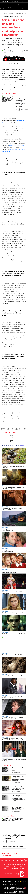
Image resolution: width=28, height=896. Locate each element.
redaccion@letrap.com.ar (19, 891)
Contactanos (4, 860)
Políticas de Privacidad (20, 892)
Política (5, 864)
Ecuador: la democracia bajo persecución (13, 846)
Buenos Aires (18, 864)
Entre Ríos (13, 866)
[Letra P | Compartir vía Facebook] (16, 429)
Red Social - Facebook (13, 860)
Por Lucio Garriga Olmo (6, 51)
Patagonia (15, 868)
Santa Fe (8, 866)
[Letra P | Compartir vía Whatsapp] (8, 429)
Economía (11, 864)
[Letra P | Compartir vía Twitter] (12, 429)
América (11, 13)
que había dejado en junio (16, 145)
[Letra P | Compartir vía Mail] (25, 429)
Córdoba (20, 866)
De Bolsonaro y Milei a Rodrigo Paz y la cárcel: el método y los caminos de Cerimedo (14, 836)
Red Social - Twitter (9, 860)
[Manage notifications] (25, 888)
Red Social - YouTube (21, 860)
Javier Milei (13, 1)
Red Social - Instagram (17, 860)
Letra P (5, 13)
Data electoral (12, 8)
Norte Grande (7, 868)
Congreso (21, 868)
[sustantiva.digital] (23, 882)
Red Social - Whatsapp (25, 860)
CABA (23, 864)
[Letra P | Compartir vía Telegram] (20, 429)
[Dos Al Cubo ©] (7, 882)
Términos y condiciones (9, 892)
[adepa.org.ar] (17, 881)
